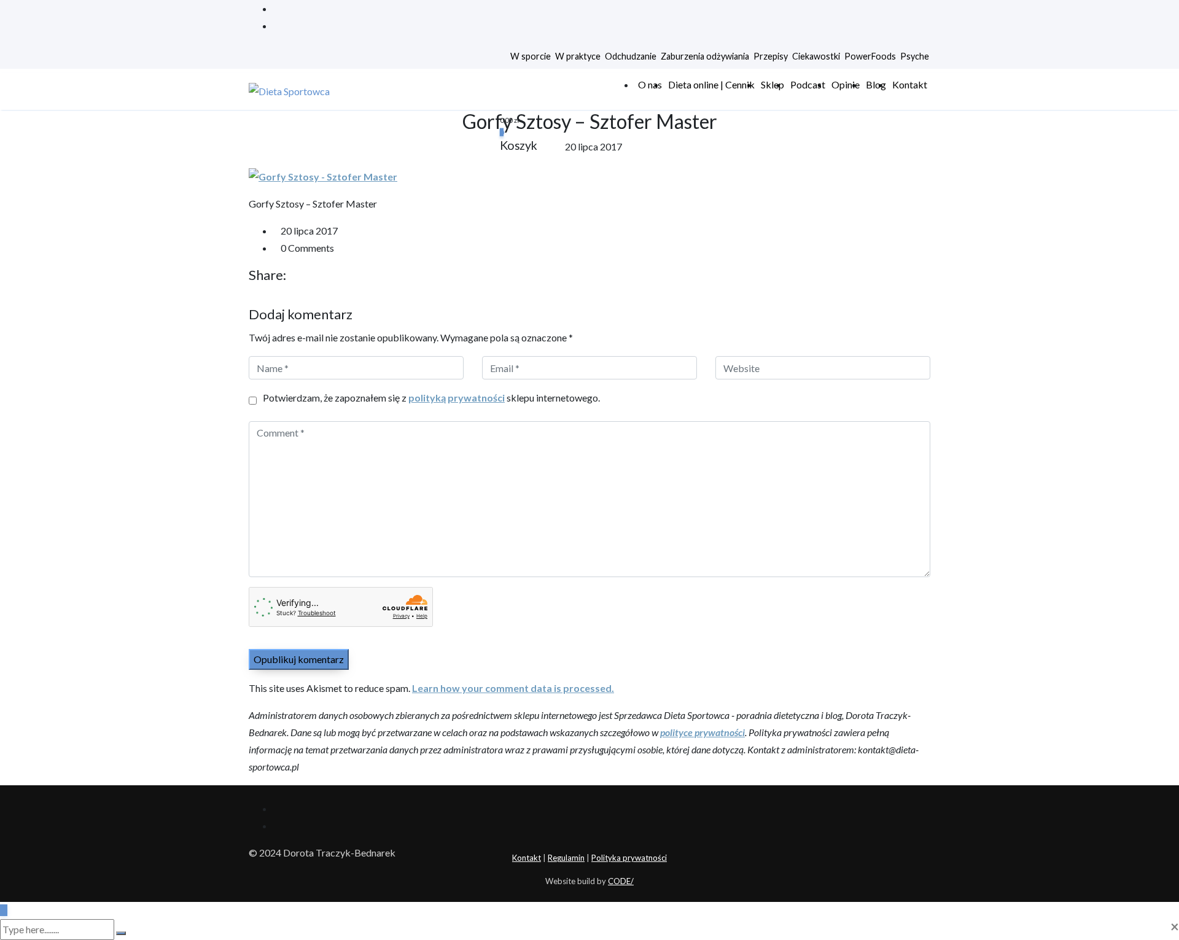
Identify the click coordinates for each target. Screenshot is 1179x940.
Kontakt (909, 84)
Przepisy (770, 56)
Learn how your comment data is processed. (513, 688)
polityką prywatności (456, 397)
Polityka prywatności (629, 858)
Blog (876, 84)
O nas (650, 84)
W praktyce (578, 56)
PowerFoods (870, 56)
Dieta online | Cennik (711, 84)
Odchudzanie (630, 56)
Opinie (845, 84)
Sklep (772, 84)
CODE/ (621, 881)
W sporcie (530, 56)
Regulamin (566, 858)
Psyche (914, 56)
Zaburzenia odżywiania (705, 56)
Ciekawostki (816, 56)
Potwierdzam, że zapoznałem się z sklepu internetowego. (431, 397)
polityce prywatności (702, 732)
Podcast (807, 84)
